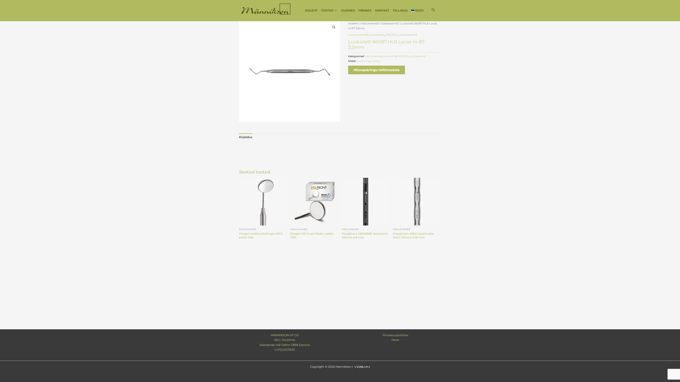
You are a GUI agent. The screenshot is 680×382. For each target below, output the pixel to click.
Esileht (311, 10)
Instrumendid (370, 23)
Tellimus (400, 10)
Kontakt (382, 10)
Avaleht (353, 23)
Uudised (348, 10)
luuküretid (376, 34)
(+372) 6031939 (284, 349)
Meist (395, 340)
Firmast (365, 10)
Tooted (327, 10)
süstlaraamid (389, 23)
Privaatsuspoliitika (395, 335)
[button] (433, 10)
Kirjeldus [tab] (245, 137)
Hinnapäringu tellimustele (376, 70)
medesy (375, 61)
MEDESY (392, 34)
